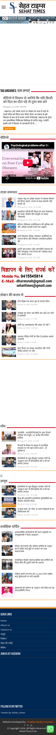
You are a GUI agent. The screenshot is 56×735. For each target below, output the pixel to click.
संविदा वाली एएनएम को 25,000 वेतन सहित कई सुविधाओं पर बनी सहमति (33, 575)
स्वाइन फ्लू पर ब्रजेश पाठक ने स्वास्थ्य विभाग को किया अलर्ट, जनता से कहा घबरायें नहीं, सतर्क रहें (36, 201)
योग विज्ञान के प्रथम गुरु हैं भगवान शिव (33, 301)
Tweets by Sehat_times (13, 713)
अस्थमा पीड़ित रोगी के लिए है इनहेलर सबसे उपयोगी (35, 338)
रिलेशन (4, 639)
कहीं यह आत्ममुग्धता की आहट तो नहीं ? (34, 325)
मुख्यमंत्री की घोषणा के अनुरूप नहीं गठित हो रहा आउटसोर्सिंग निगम (34, 589)
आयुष (3, 634)
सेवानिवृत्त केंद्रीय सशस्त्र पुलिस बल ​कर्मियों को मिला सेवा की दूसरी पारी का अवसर (34, 561)
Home (4, 621)
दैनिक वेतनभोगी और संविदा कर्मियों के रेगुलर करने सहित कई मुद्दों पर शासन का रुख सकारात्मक (33, 548)
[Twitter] (28, 725)
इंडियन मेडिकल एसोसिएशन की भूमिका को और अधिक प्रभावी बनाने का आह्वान (35, 226)
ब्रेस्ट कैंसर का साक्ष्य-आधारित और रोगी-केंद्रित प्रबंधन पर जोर (34, 349)
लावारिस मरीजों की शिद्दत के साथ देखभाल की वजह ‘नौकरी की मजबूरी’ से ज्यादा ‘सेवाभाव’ (35, 214)
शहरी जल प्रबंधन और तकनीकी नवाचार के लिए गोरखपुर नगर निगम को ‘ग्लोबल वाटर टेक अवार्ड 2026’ (35, 251)
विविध (3, 648)
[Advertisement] (28, 53)
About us (5, 625)
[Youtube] (31, 725)
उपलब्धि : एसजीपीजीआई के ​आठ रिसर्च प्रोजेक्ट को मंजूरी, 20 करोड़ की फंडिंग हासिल (34, 435)
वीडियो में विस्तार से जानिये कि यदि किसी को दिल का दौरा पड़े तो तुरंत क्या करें (28, 100)
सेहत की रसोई (6, 643)
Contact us (6, 630)
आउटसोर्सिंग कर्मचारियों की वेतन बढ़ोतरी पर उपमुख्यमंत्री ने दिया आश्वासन (33, 533)
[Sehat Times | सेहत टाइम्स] (28, 7)
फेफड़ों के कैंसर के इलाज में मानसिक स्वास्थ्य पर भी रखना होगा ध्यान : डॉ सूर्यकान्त (33, 448)
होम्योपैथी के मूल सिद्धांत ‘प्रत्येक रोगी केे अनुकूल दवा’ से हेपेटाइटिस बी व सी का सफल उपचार (34, 461)
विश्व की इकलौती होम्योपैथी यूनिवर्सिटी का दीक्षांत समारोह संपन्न (35, 499)
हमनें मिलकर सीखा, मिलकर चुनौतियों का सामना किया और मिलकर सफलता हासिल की (35, 238)
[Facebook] (24, 725)
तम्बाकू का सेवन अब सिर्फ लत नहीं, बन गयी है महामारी (36, 314)
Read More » (9, 128)
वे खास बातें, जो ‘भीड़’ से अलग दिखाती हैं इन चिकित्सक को (36, 510)
